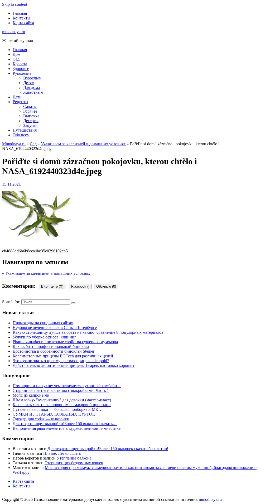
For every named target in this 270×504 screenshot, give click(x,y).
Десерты (30, 120)
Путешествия (25, 130)
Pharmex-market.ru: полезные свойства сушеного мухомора (65, 342)
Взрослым (32, 78)
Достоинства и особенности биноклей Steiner (53, 351)
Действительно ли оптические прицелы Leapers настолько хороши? (73, 365)
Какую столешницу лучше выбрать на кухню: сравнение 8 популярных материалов (88, 332)
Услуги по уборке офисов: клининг (44, 337)
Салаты (30, 106)
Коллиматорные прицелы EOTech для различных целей (63, 356)
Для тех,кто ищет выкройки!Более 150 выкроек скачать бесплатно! (107, 448)
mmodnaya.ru (13, 31)
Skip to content (14, 4)
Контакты (21, 18)
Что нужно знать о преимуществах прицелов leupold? (61, 360)
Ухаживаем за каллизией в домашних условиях (83, 144)
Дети (17, 97)
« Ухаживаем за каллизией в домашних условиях (46, 273)
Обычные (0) (106, 286)
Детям (28, 83)
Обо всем (21, 135)
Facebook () (80, 286)
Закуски (30, 125)
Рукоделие (22, 73)
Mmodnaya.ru (14, 144)
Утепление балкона (74, 458)
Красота (20, 64)
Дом (16, 54)
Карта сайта (23, 23)
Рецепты (20, 101)
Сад (16, 59)
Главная (20, 13)
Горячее (30, 111)
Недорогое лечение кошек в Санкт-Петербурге (55, 327)
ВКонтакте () (52, 286)
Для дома (31, 87)
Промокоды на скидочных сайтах (43, 323)
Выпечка (31, 116)
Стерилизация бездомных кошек (74, 463)
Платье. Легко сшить (62, 453)
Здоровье (21, 68)
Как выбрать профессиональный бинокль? (51, 346)
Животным (33, 92)
